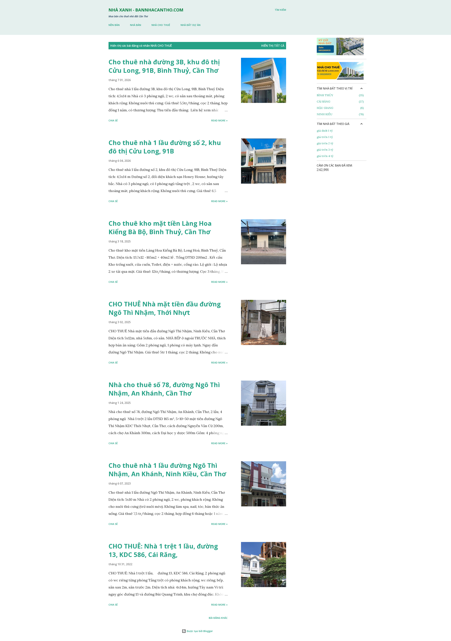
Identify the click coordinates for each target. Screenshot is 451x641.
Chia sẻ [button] (113, 120)
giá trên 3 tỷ (325, 149)
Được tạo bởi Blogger (199, 631)
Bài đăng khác (218, 618)
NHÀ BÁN (135, 25)
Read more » (219, 120)
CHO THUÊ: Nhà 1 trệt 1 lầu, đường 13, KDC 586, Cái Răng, (163, 550)
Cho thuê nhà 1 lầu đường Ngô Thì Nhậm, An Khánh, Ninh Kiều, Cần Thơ (167, 469)
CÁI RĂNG (340, 101)
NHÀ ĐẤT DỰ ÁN (190, 25)
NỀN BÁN (114, 25)
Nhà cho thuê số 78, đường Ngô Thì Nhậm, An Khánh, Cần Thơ (164, 388)
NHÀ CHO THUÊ (161, 25)
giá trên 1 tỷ (325, 137)
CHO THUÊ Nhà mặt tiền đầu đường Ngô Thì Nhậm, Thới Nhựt (165, 308)
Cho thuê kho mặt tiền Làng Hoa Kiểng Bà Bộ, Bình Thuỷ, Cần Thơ (160, 227)
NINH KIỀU (340, 114)
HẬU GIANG (340, 108)
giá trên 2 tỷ (325, 143)
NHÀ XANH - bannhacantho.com (146, 10)
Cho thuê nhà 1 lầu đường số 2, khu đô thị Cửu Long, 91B (165, 146)
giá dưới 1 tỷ (325, 130)
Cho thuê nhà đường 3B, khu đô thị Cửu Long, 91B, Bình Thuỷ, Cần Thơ (164, 66)
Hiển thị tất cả (272, 46)
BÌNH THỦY (340, 95)
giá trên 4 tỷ (325, 156)
